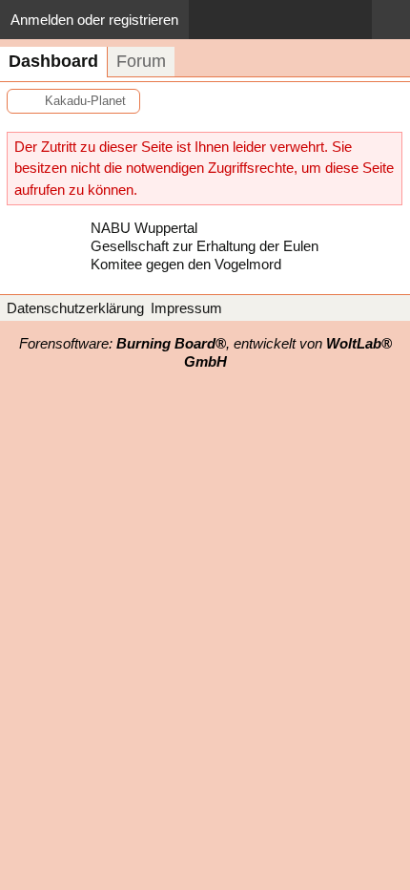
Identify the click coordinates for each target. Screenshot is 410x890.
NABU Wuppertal (144, 228)
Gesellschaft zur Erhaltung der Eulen (204, 246)
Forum (141, 61)
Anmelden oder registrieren (94, 19)
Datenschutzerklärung (75, 308)
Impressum (186, 308)
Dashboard (53, 61)
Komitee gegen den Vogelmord (186, 264)
